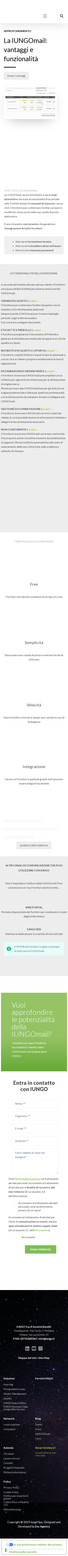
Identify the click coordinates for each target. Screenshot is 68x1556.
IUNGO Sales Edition (14, 1403)
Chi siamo (8, 1453)
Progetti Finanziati (13, 1467)
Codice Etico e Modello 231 (16, 1503)
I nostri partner (11, 1424)
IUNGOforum (42, 1433)
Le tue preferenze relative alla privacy (37, 1544)
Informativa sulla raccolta (20, 1552)
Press (38, 1429)
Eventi (38, 1424)
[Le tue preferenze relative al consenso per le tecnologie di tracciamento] (6, 1550)
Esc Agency (42, 1526)
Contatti (8, 1463)
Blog (38, 1418)
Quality (7, 1398)
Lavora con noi (11, 1458)
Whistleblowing (12, 1509)
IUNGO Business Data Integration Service (15, 1408)
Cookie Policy (11, 1492)
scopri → (34, 300)
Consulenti (9, 1429)
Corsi (38, 1438)
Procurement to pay (14, 1389)
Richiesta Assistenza (14, 1472)
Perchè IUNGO (44, 1378)
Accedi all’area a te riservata (45, 1454)
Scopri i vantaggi (16, 75)
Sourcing (8, 1384)
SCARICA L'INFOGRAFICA (34, 845)
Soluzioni (9, 1378)
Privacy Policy (11, 1487)
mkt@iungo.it (46, 1338)
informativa (41, 1230)
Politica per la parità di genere (15, 1497)
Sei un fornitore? (45, 1447)
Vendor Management (14, 1393)
